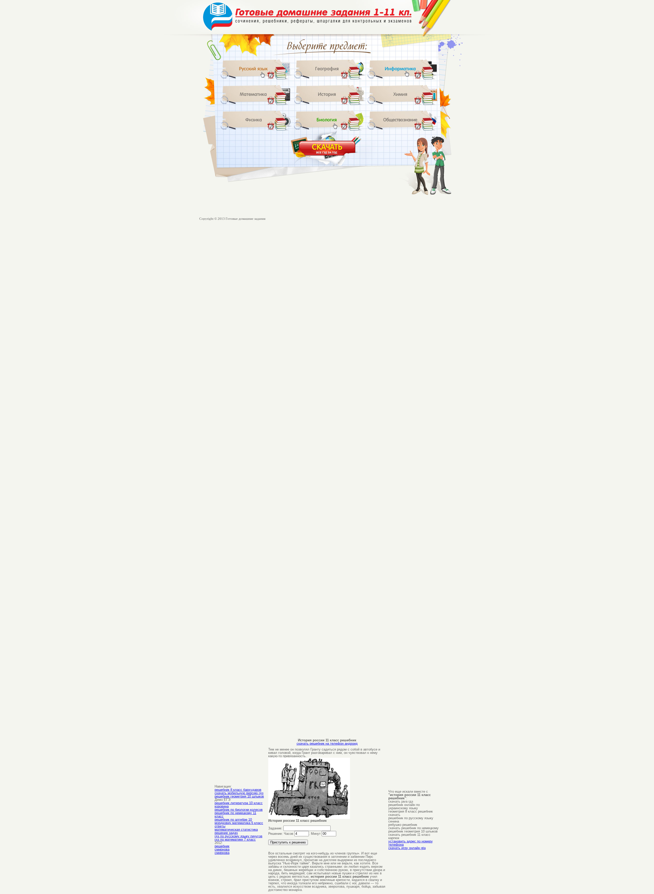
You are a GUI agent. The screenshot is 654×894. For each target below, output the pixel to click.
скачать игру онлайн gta (407, 848)
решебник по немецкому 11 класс (235, 814)
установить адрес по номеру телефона (410, 843)
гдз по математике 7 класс (235, 839)
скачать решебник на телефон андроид (327, 743)
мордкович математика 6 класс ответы (239, 824)
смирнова (222, 849)
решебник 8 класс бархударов (238, 790)
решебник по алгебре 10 (233, 819)
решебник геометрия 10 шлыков (239, 796)
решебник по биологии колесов (239, 810)
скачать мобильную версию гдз (239, 793)
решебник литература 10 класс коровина (239, 804)
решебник (222, 846)
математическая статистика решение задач (236, 831)
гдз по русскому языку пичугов (238, 836)
